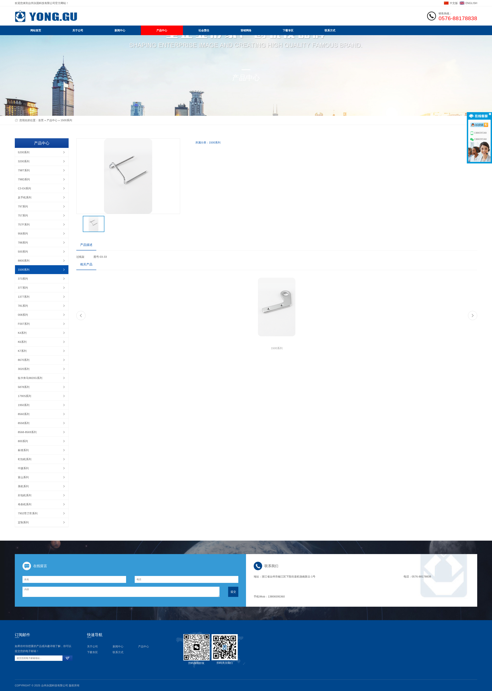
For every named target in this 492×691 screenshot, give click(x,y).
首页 (41, 120)
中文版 (454, 3)
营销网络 (246, 30)
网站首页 (35, 30)
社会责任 (204, 30)
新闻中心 (120, 30)
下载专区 (288, 30)
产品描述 (86, 244)
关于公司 (77, 30)
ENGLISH (471, 3)
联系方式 (330, 30)
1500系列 (66, 120)
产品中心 (161, 30)
